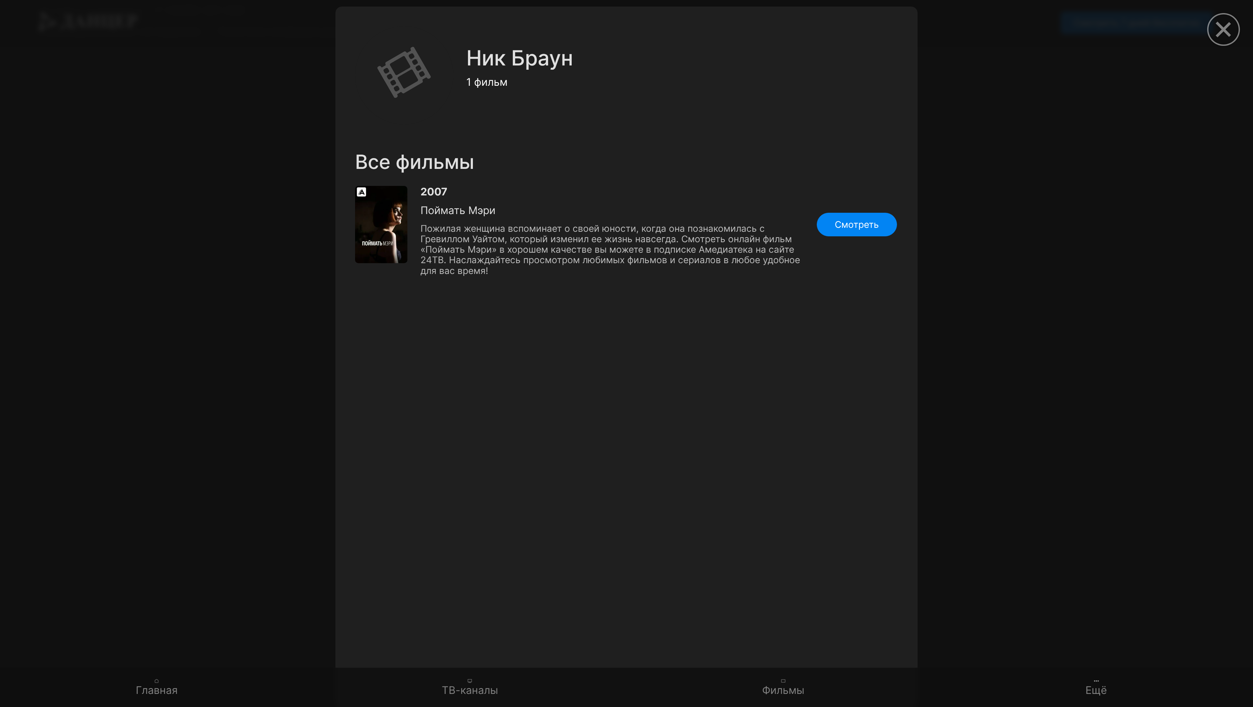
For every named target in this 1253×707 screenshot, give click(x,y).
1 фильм (487, 82)
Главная (157, 690)
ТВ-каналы (470, 690)
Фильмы (783, 690)
